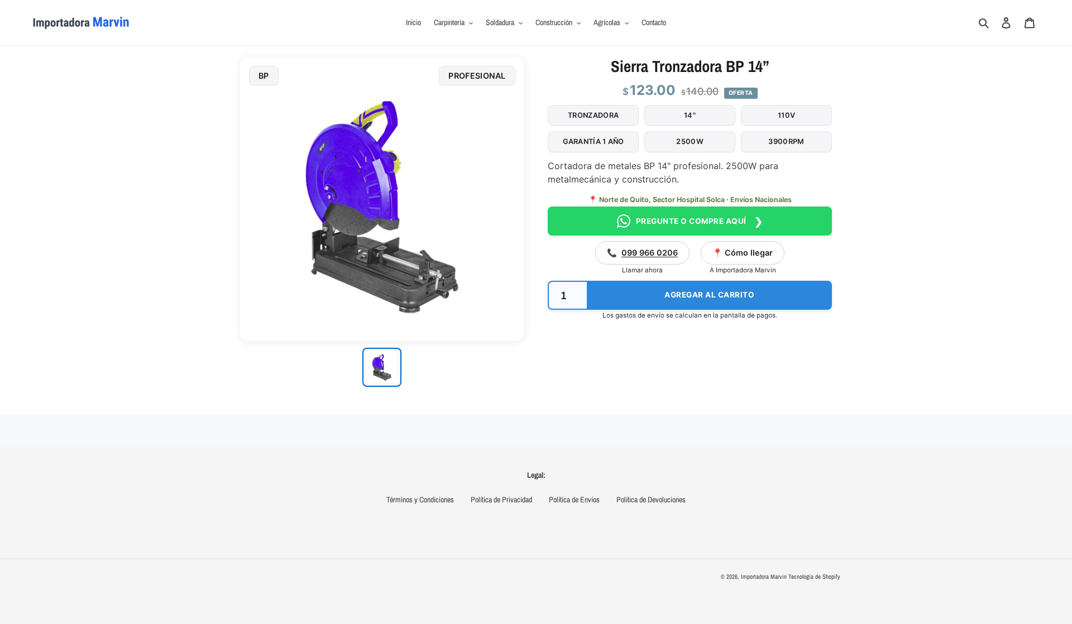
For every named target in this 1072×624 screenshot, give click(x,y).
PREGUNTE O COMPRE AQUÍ (700, 221)
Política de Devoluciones (651, 500)
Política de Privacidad (501, 500)
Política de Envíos (574, 500)
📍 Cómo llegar (742, 252)
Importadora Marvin (764, 576)
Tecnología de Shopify (814, 576)
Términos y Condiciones (420, 500)
